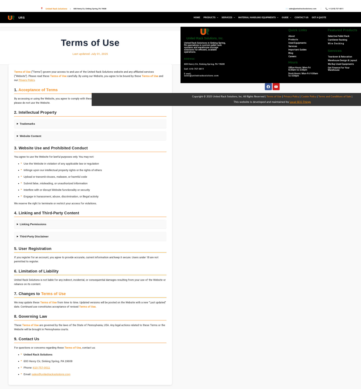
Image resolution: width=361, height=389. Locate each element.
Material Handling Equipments (257, 18)
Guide (285, 18)
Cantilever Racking (337, 39)
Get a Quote (319, 18)
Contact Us (301, 18)
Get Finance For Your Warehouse (339, 68)
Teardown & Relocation (340, 56)
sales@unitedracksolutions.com (51, 374)
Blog (290, 53)
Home (197, 18)
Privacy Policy (27, 80)
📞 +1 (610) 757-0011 (334, 9)
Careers (292, 56)
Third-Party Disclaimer (34, 236)
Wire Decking (336, 43)
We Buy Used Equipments (341, 64)
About (291, 36)
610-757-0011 (41, 367)
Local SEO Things (300, 102)
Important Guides (297, 49)
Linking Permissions (33, 224)
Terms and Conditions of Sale (334, 96)
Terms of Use (274, 96)
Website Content (30, 136)
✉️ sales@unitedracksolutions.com (301, 9)
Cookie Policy (308, 96)
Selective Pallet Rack (338, 36)
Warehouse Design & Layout (342, 60)
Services (227, 18)
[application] (216, 17)
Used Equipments (297, 43)
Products (209, 18)
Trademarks (27, 123)
